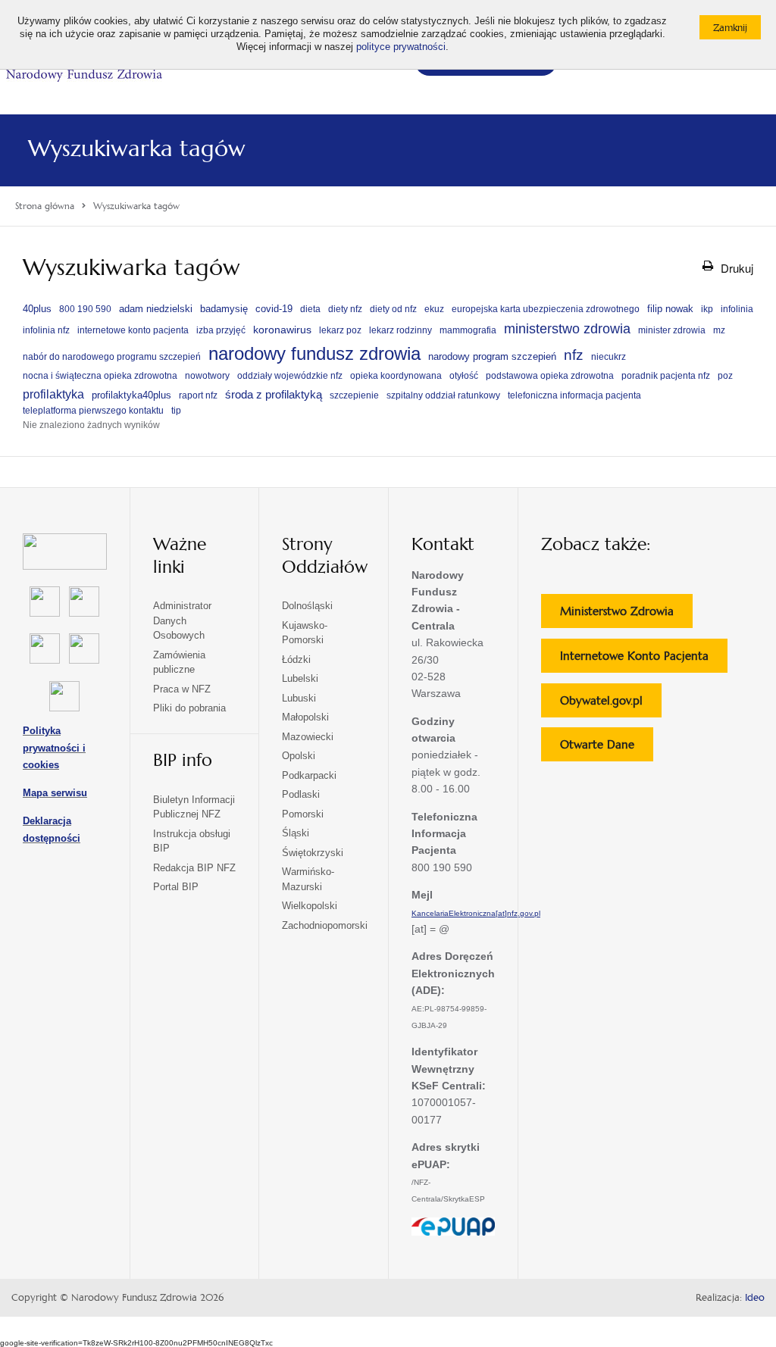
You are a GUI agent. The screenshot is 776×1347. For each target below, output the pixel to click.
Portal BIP (176, 886)
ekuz (434, 309)
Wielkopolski (309, 905)
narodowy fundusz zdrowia (314, 353)
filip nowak (670, 308)
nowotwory (207, 375)
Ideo (755, 1298)
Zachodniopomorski (325, 925)
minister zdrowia (672, 330)
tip (176, 410)
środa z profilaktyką (273, 394)
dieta (310, 309)
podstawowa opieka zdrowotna (550, 375)
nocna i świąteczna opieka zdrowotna (100, 375)
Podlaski (301, 794)
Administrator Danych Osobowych (182, 620)
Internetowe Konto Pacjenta (644, 660)
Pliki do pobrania (189, 708)
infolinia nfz (46, 330)
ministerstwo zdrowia (567, 328)
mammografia (468, 330)
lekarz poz (340, 330)
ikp (707, 309)
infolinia (737, 309)
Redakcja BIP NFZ (194, 868)
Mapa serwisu (55, 793)
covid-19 (274, 308)
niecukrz (608, 357)
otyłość (463, 375)
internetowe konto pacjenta (133, 330)
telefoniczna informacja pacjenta (574, 395)
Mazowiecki (307, 736)
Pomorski (303, 814)
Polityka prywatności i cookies (54, 748)
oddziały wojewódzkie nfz (290, 375)
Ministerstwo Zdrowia (626, 615)
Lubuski (299, 698)
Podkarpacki (309, 775)
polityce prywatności (401, 47)
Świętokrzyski (312, 852)
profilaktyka (53, 394)
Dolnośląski (307, 605)
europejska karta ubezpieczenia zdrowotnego (546, 309)
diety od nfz (393, 309)
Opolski (298, 755)
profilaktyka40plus (131, 395)
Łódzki (296, 659)
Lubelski (300, 678)
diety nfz (345, 309)
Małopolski (305, 717)
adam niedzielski (155, 308)
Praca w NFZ (182, 689)
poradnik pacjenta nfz (665, 375)
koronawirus (282, 330)
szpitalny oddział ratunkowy (443, 395)
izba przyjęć (221, 330)
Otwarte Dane (606, 748)
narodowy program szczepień (492, 357)
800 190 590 (85, 309)
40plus (37, 308)
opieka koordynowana (396, 375)
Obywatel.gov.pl (611, 704)
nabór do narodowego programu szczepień (112, 357)
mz (719, 330)
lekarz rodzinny (400, 330)
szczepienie (354, 395)
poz (725, 375)
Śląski (295, 833)
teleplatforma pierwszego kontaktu (93, 410)
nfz (574, 355)
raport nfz (198, 395)
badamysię (224, 308)
